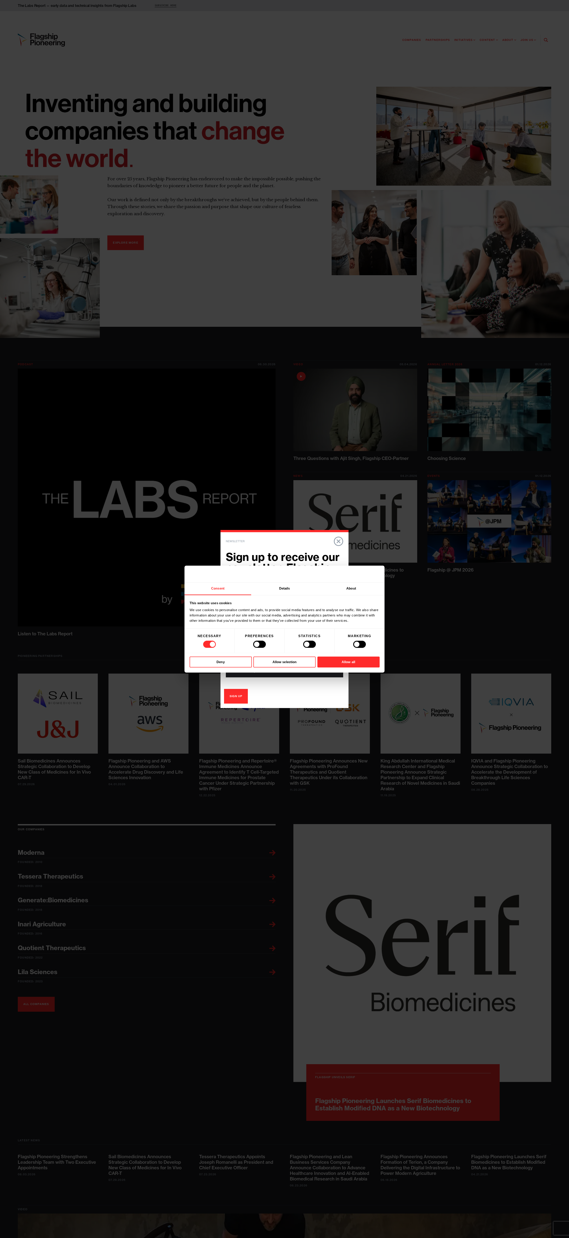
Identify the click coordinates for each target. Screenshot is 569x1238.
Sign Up (236, 696)
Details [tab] (284, 588)
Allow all (348, 662)
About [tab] (351, 588)
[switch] (259, 644)
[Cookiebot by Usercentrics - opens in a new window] (360, 573)
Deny (220, 662)
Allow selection (284, 662)
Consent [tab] (217, 588)
